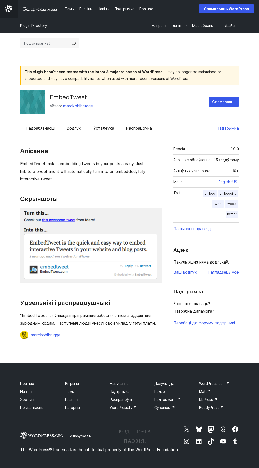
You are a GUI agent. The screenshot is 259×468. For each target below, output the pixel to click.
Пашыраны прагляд (192, 228)
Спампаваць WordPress (226, 9)
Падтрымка (227, 128)
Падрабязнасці (40, 128)
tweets (231, 204)
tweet (218, 204)
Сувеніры (164, 407)
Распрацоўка (139, 128)
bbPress (208, 399)
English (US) (229, 182)
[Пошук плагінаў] (74, 43)
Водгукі (74, 128)
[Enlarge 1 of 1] (155, 214)
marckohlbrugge (78, 105)
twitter (232, 214)
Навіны (26, 391)
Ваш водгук (185, 272)
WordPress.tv (123, 407)
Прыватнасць (32, 407)
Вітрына (72, 383)
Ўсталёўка (103, 128)
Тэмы (70, 391)
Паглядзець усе (223, 272)
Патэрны (72, 407)
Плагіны (71, 399)
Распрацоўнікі (122, 399)
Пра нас (27, 383)
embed (209, 193)
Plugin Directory (33, 25)
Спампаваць (223, 102)
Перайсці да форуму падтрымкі (204, 322)
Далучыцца (164, 383)
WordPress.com (214, 383)
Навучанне (119, 383)
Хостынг (27, 399)
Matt (205, 391)
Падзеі (160, 391)
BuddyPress (211, 407)
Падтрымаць (167, 399)
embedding (228, 193)
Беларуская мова (83, 436)
